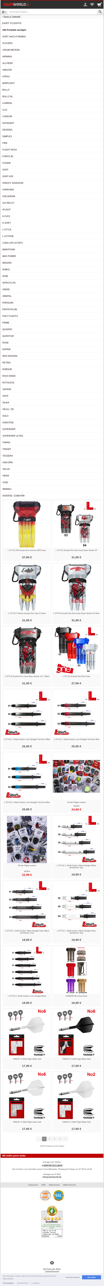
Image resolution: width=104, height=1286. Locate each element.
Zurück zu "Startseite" (12, 17)
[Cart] (99, 4)
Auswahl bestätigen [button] (73, 1277)
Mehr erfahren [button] (8, 1278)
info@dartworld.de (52, 1177)
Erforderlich (24, 1283)
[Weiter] (65, 1139)
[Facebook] (52, 1262)
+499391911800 (52, 1165)
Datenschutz (54, 1185)
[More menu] (85, 4)
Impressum (33, 1185)
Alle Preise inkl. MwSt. (52, 1269)
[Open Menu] (4, 11)
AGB (43, 1185)
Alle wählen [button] (91, 1277)
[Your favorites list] (92, 4)
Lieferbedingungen (52, 1271)
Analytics (36, 1283)
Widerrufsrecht (69, 1185)
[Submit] (100, 12)
